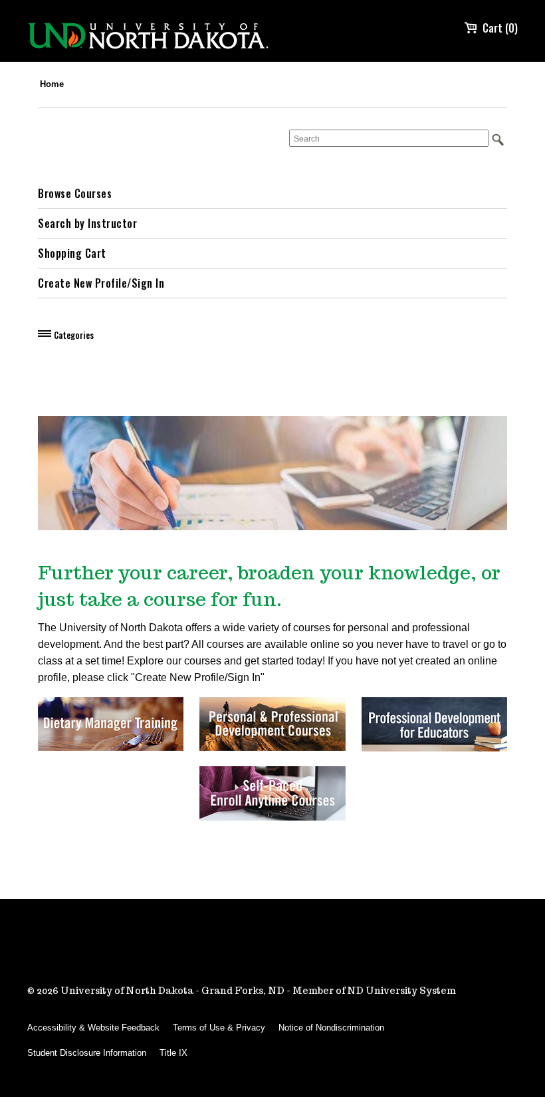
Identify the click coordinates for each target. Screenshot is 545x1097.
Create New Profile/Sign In (101, 283)
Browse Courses (75, 193)
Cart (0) (500, 28)
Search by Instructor (87, 223)
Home (52, 84)
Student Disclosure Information (86, 1053)
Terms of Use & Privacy (219, 1028)
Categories (74, 335)
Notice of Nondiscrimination (331, 1028)
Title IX (173, 1053)
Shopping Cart (72, 253)
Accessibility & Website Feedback (93, 1028)
